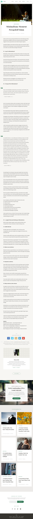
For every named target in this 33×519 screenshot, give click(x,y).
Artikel (16, 1)
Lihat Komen (16, 373)
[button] (31, 1)
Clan (19, 516)
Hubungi (22, 516)
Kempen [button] (23, 1)
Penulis (17, 516)
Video (20, 1)
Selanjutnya (16, 398)
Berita (13, 1)
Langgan (20, 501)
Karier (14, 516)
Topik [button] (28, 1)
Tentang (10, 516)
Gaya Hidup (5, 476)
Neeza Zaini (13, 33)
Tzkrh (4, 1)
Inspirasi (16, 24)
